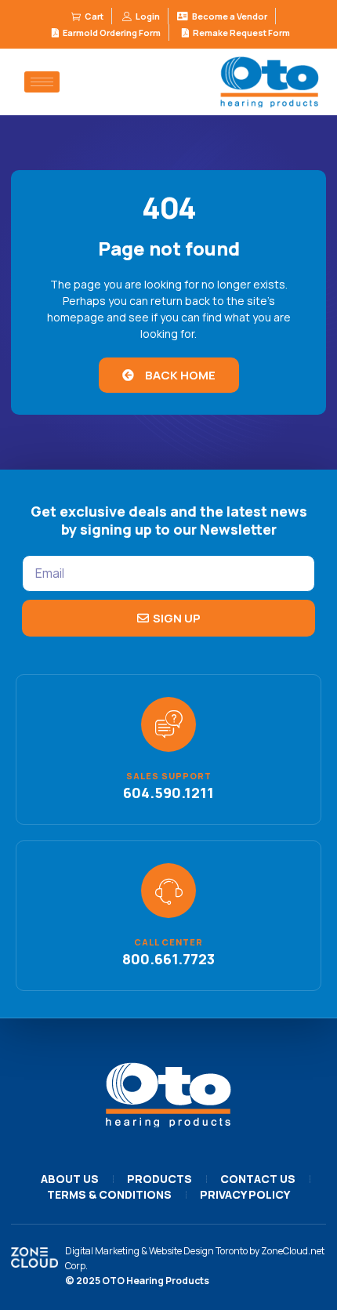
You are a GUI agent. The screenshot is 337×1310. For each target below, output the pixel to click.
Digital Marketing (102, 1250)
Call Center (168, 942)
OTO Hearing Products (155, 1280)
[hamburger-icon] (42, 82)
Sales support (169, 776)
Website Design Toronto (198, 1250)
